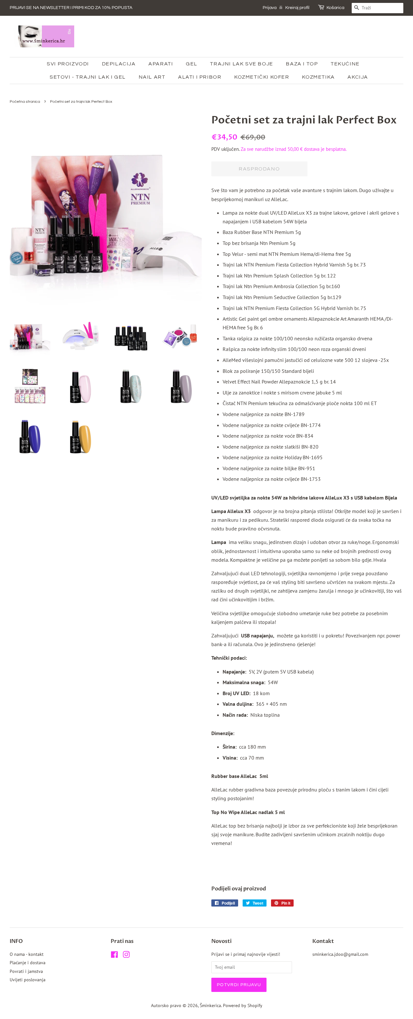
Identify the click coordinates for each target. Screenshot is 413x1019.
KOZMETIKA (318, 77)
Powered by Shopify (242, 1005)
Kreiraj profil (297, 7)
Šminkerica (210, 1005)
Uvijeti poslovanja (27, 980)
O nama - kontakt (27, 954)
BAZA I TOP (302, 63)
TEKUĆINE (345, 63)
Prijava (270, 7)
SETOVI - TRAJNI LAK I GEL (88, 77)
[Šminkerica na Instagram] (126, 956)
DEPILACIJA (119, 63)
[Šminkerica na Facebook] (114, 956)
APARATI (160, 63)
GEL (191, 63)
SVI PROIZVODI (68, 63)
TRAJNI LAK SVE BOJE (241, 63)
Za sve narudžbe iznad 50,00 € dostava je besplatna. (294, 149)
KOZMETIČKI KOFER (261, 77)
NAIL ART (152, 77)
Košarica (335, 7)
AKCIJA (358, 77)
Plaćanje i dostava (27, 963)
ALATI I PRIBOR (199, 77)
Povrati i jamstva (26, 971)
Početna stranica (25, 102)
